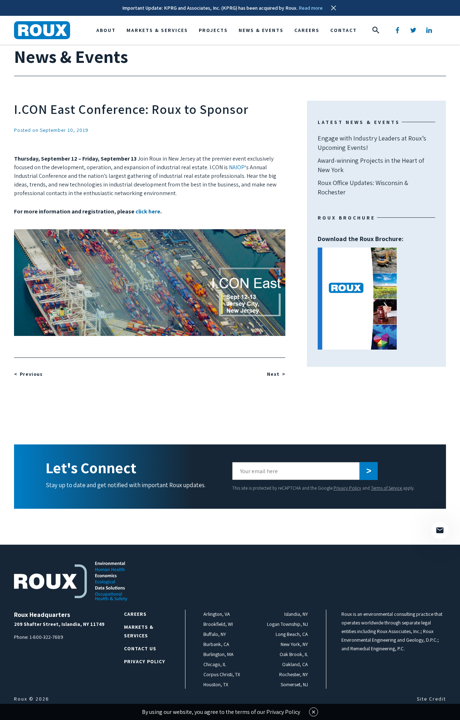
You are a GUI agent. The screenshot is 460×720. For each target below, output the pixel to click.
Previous (31, 374)
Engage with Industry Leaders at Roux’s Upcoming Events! (372, 143)
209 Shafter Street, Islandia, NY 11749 (59, 624)
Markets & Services (157, 30)
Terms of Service (387, 488)
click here (147, 211)
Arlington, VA (216, 614)
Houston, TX (215, 684)
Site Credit (431, 699)
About (106, 30)
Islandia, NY (296, 614)
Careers (306, 30)
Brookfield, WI (218, 624)
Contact (343, 30)
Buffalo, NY (214, 634)
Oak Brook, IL (294, 654)
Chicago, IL (214, 664)
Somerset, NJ (294, 684)
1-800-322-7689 (46, 637)
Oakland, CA (295, 664)
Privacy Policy (347, 488)
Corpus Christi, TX (221, 674)
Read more (311, 8)
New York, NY (294, 644)
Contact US (140, 648)
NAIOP (237, 167)
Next (273, 374)
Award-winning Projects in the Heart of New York (371, 165)
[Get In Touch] (439, 530)
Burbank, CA (216, 644)
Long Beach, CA (292, 634)
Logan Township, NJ (287, 624)
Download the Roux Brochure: (361, 268)
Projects (213, 30)
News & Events (261, 30)
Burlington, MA (218, 654)
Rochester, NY (293, 674)
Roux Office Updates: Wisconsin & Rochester (363, 187)
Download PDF (357, 298)
